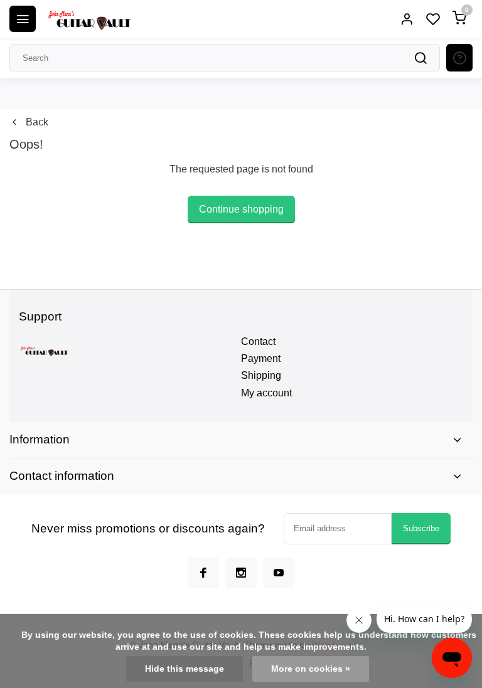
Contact (258, 341)
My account (266, 393)
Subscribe (421, 528)
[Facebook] (203, 572)
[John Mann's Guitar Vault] (89, 19)
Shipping (261, 375)
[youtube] (278, 572)
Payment (261, 358)
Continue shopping (241, 209)
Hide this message (184, 669)
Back (37, 122)
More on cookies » (310, 669)
